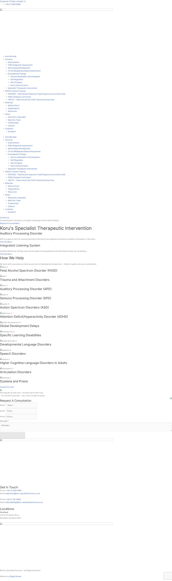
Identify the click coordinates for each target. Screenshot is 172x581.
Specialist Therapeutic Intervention (22, 88)
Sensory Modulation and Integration (25, 76)
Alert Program (16, 82)
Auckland (12, 131)
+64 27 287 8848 (13, 499)
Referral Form (13, 105)
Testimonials (13, 123)
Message (4, 421)
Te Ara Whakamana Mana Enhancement (24, 71)
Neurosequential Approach (19, 68)
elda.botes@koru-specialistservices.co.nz (22, 493)
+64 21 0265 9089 (13, 490)
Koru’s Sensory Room (19, 85)
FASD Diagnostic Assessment (20, 65)
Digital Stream (15, 576)
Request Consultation (13, 435)
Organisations (13, 108)
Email (3, 411)
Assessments (13, 62)
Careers (11, 126)
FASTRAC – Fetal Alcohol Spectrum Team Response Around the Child (36, 94)
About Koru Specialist (17, 117)
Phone (2, 417)
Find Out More (6, 242)
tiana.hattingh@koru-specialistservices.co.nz (24, 502)
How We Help (10, 56)
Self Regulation (17, 79)
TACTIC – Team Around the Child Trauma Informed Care (31, 100)
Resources (12, 111)
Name (3, 405)
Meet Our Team (14, 120)
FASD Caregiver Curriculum (19, 97)
